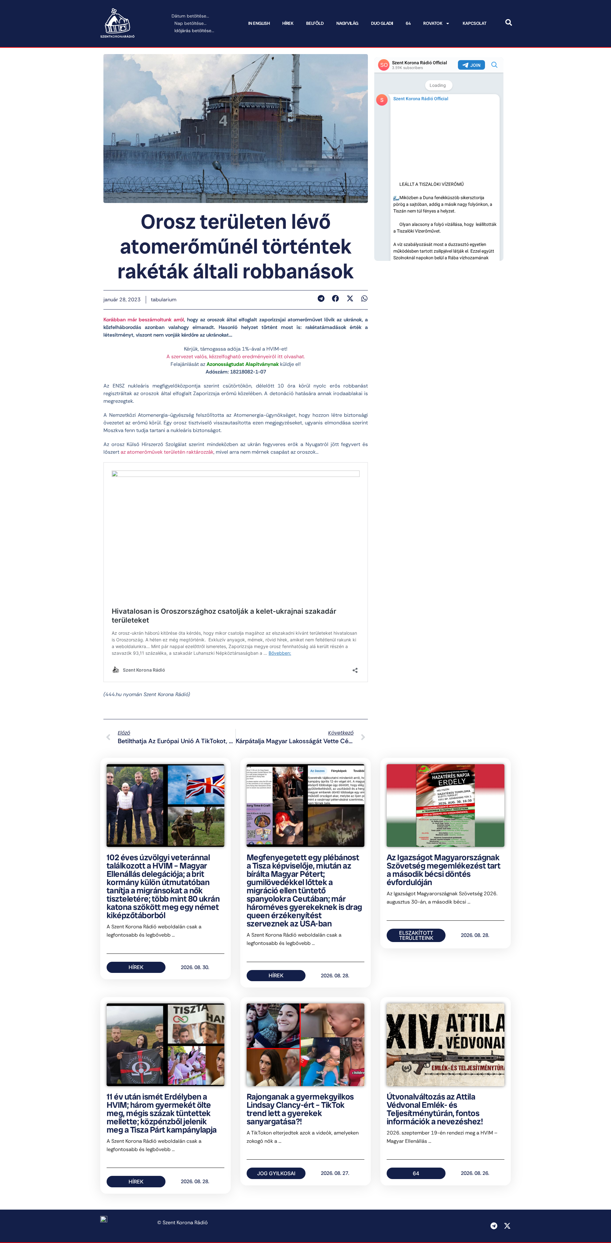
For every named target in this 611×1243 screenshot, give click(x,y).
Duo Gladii (382, 23)
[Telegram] (493, 1225)
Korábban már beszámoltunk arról (143, 319)
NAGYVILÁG (347, 23)
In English (259, 23)
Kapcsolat (474, 23)
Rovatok (432, 23)
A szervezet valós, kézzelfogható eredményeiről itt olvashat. (235, 356)
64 (408, 23)
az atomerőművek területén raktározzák (167, 452)
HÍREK (287, 23)
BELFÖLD (314, 23)
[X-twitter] (507, 1225)
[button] (321, 298)
